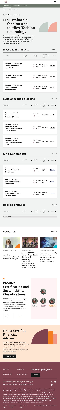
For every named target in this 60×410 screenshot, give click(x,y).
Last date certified (36, 56)
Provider (52, 56)
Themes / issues (25, 56)
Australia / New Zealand (45, 56)
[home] (5, 2)
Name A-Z (5, 56)
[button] (55, 2)
